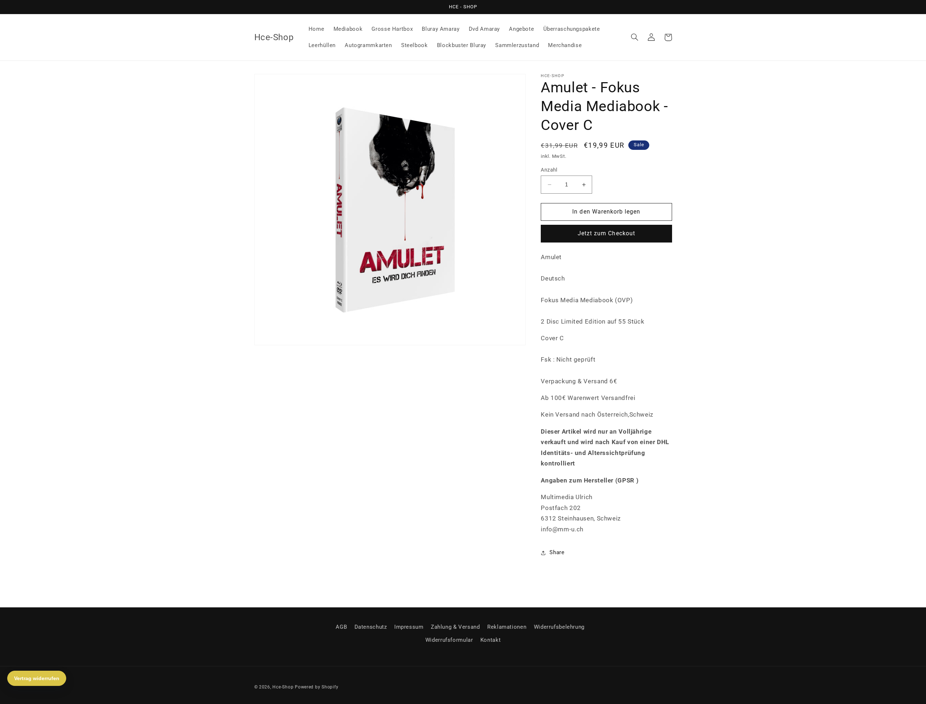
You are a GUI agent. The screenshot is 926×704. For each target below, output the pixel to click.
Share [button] (556, 552)
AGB (341, 627)
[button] (634, 37)
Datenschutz (370, 627)
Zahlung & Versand (455, 627)
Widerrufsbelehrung (559, 627)
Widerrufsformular (449, 640)
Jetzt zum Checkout (606, 233)
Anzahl (549, 170)
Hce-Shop (282, 687)
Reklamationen (506, 627)
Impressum (409, 627)
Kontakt (490, 640)
